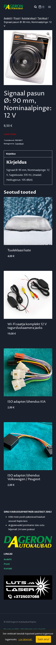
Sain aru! (43, 639)
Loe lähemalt (25, 639)
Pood (6, 563)
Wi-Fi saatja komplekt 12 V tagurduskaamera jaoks (27, 326)
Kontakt (8, 568)
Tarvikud (19, 143)
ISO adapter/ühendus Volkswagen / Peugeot (23, 477)
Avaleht (8, 559)
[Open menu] (49, 6)
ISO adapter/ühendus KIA (26, 402)
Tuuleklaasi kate (19, 250)
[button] (48, 34)
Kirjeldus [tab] (11, 153)
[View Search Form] (34, 7)
